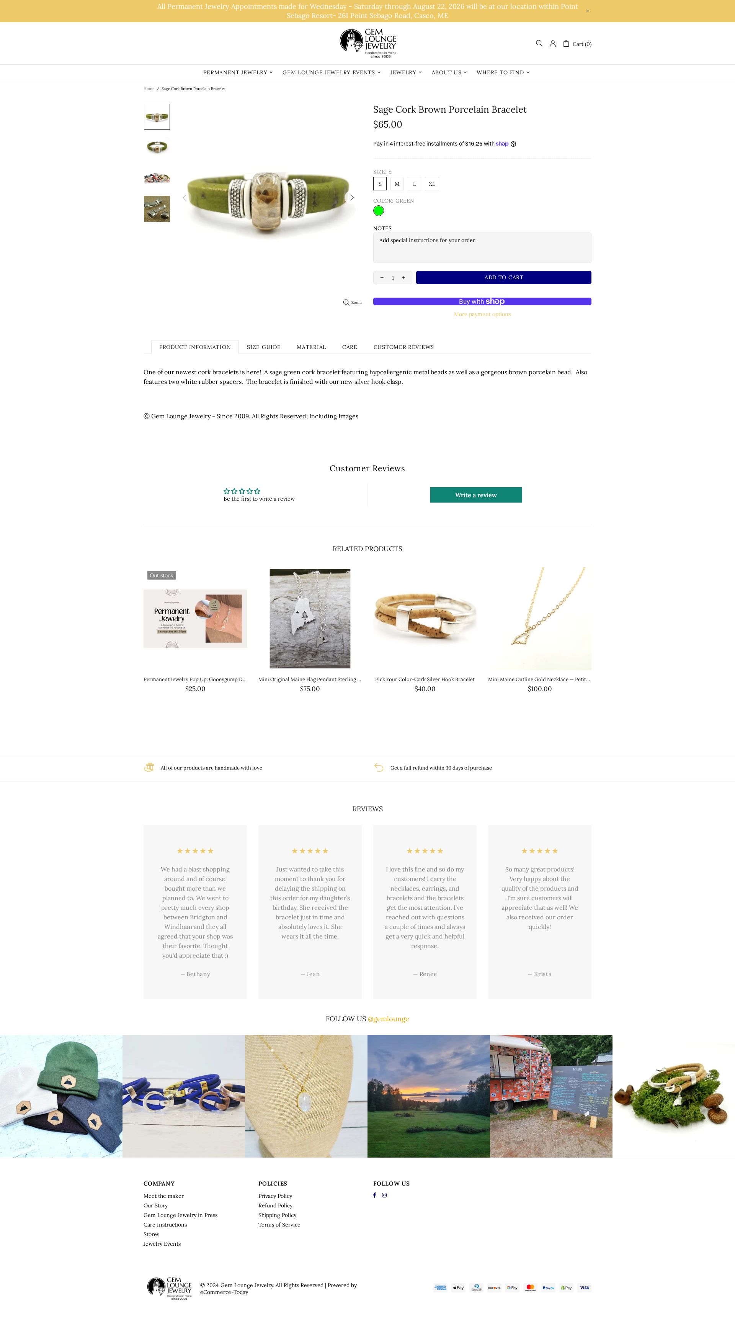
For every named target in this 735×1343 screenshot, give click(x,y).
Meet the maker (164, 1195)
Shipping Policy (277, 1215)
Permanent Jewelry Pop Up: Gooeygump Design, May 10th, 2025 (195, 679)
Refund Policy (275, 1205)
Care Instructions (165, 1224)
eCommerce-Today (224, 1292)
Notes (382, 228)
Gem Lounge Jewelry (367, 43)
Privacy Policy (275, 1195)
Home (149, 88)
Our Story (156, 1205)
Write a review (476, 495)
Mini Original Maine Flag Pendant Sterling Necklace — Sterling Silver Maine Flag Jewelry (310, 679)
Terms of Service (279, 1224)
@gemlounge (388, 1018)
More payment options (482, 314)
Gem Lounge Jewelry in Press (180, 1215)
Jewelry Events (162, 1243)
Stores (151, 1234)
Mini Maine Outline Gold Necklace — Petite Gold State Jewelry (539, 679)
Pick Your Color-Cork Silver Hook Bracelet (425, 679)
